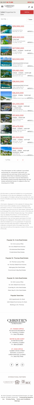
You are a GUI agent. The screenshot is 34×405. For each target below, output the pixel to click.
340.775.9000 (6, 2)
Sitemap (17, 401)
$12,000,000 (18, 137)
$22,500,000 (18, 59)
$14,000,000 (18, 104)
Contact (29, 2)
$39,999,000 (18, 26)
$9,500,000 (17, 148)
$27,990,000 (18, 48)
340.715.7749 (18, 356)
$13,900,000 (18, 115)
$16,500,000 (18, 93)
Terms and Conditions (23, 399)
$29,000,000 (18, 37)
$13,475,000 (17, 126)
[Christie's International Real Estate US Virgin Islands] (7, 7)
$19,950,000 (18, 70)
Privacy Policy (10, 399)
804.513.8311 (18, 344)
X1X (1, 25)
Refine (27, 12)
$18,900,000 (18, 81)
